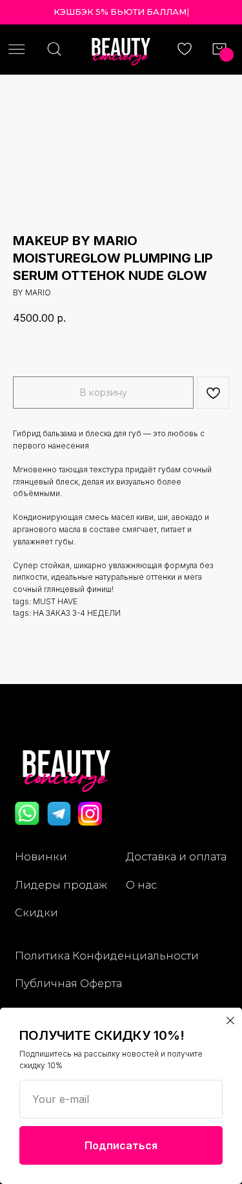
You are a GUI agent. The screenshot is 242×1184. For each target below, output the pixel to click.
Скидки (36, 912)
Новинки (41, 856)
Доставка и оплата (176, 856)
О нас (141, 884)
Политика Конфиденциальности (107, 955)
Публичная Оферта (68, 983)
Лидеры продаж (61, 884)
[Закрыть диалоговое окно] (230, 1020)
